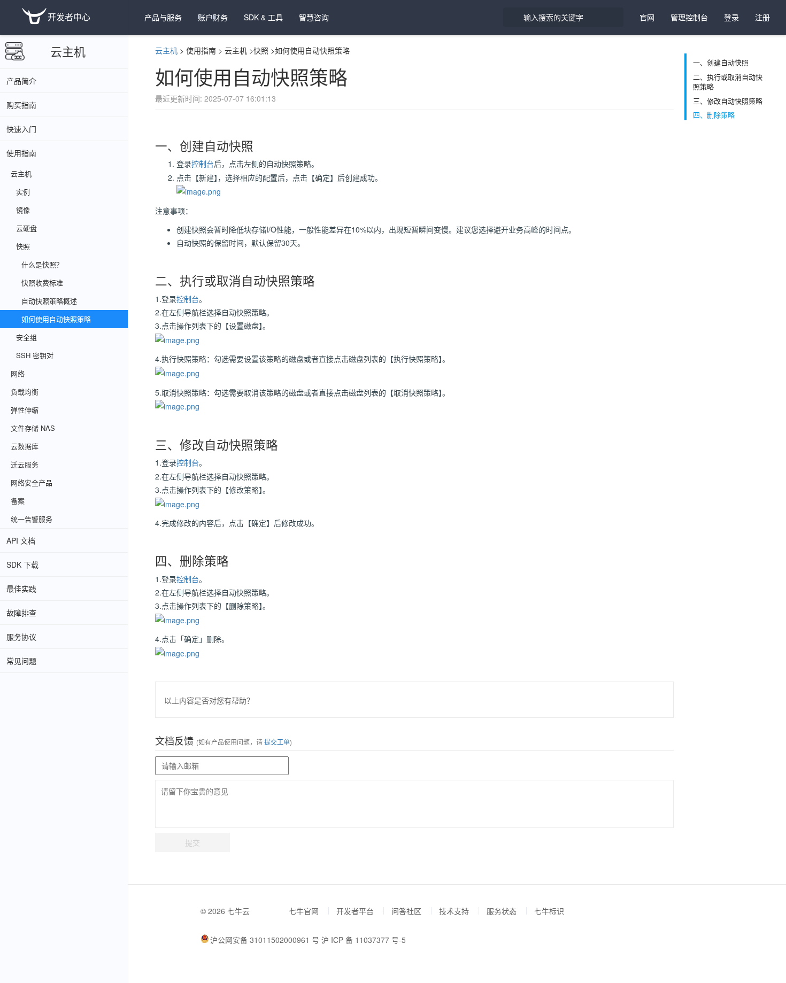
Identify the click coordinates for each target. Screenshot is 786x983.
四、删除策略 (714, 115)
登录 (731, 17)
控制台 (202, 163)
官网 (646, 17)
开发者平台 (355, 910)
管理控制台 (689, 17)
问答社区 (406, 910)
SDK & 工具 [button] (263, 17)
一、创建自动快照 (721, 62)
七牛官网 (304, 910)
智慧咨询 (314, 17)
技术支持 (454, 910)
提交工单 (276, 741)
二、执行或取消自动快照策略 (727, 82)
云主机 (68, 51)
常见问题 (21, 660)
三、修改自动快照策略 (727, 101)
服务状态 (502, 910)
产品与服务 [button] (163, 17)
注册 (762, 17)
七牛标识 (549, 910)
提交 (192, 842)
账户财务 (213, 17)
